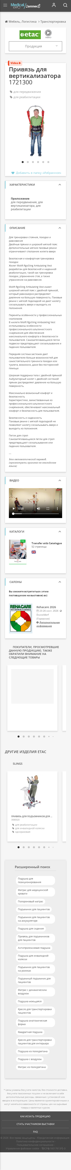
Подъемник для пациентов (34, 909)
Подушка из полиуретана (33, 1051)
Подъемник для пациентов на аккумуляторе (34, 919)
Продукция (33, 46)
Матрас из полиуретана (32, 1067)
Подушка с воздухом (30, 1059)
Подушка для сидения (31, 928)
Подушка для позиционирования (29, 880)
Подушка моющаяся (30, 1001)
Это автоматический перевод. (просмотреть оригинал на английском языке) (32, 463)
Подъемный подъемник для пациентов (34, 980)
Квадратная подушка (30, 1032)
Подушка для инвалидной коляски (33, 957)
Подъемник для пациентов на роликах (34, 968)
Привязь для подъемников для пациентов (33, 938)
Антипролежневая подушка (34, 948)
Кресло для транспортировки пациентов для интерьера (35, 1041)
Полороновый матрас (30, 901)
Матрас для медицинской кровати (33, 891)
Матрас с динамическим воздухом (32, 991)
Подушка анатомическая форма (32, 1022)
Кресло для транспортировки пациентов (35, 1011)
